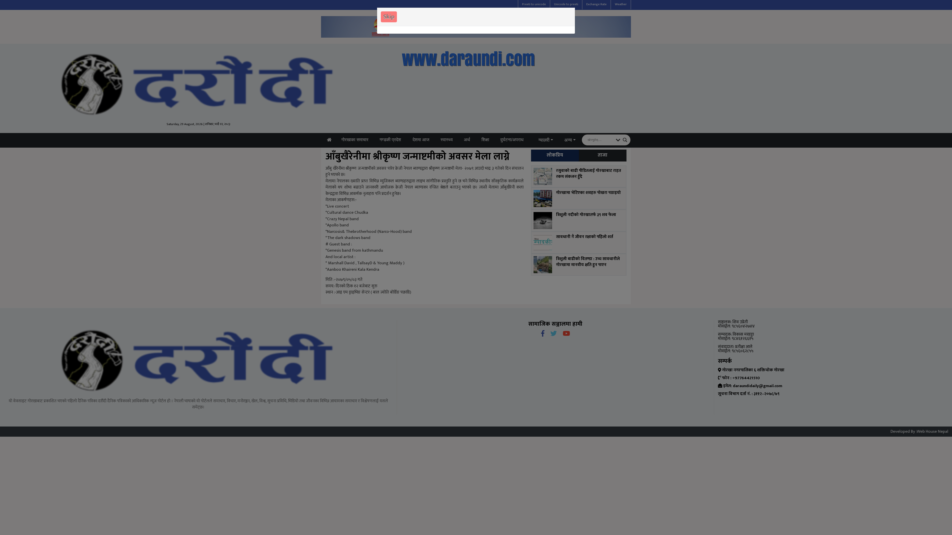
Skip (388, 17)
